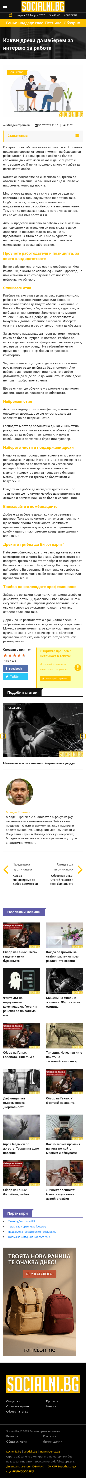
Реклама (54, 15)
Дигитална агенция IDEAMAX (25, 1466)
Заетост (51, 1406)
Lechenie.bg (13, 1451)
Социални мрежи (17, 1406)
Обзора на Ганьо (17, 1411)
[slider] (14, 655)
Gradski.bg (30, 1451)
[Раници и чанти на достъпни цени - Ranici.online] (39, 1301)
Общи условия (16, 1441)
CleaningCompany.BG (21, 1221)
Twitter (14, 676)
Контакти (70, 15)
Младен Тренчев (18, 125)
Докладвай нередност (57, 678)
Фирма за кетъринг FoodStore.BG (29, 1237)
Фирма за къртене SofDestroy (27, 1226)
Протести (52, 1401)
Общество (13, 1401)
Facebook (15, 668)
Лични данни (52, 1441)
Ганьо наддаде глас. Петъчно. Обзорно (43, 22)
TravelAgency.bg (50, 1451)
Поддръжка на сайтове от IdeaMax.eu (32, 1231)
